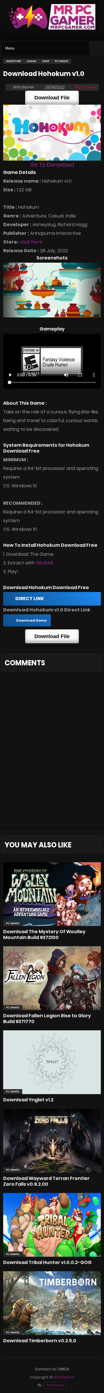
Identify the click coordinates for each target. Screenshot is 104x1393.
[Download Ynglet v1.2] (52, 1062)
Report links (85, 87)
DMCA (64, 1369)
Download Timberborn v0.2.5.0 (39, 1340)
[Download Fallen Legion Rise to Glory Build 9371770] (52, 978)
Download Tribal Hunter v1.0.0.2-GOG (47, 1262)
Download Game (31, 620)
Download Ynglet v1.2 (28, 1099)
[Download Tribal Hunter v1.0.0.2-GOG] (52, 1225)
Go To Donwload (52, 165)
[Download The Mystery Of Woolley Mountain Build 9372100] (52, 894)
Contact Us (45, 1369)
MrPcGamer (55, 1385)
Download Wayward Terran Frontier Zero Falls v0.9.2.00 (46, 1181)
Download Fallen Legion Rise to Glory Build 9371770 (47, 1018)
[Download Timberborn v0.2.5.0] (52, 1303)
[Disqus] (52, 753)
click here (31, 242)
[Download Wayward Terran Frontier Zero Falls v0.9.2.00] (52, 1141)
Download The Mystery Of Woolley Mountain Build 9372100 (44, 934)
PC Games (12, 923)
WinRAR (44, 563)
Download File (52, 98)
